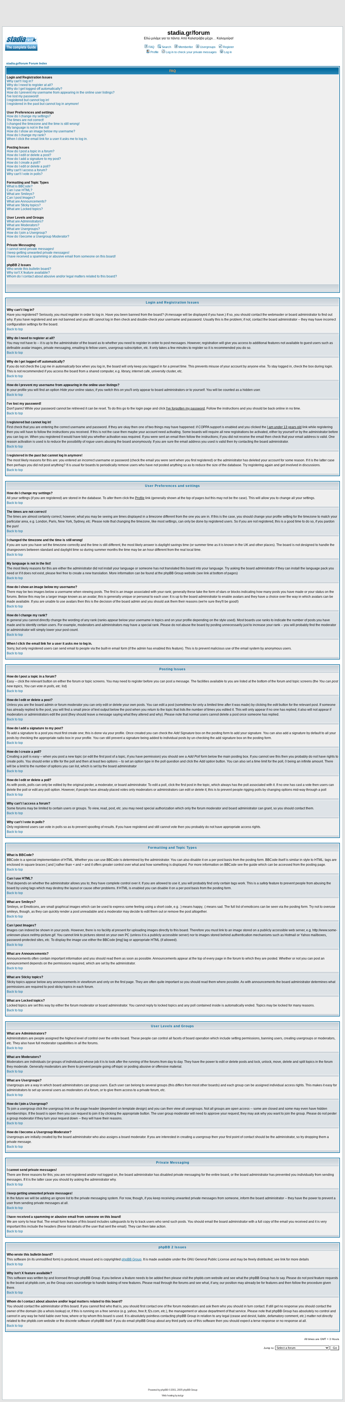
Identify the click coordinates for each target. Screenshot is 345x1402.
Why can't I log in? (20, 81)
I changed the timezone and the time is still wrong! (43, 124)
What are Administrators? (25, 221)
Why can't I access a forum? (27, 170)
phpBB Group (132, 1259)
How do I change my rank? (26, 135)
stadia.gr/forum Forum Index (26, 63)
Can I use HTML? (19, 190)
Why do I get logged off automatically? (34, 89)
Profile (154, 52)
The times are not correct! (25, 120)
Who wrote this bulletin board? (29, 269)
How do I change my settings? (29, 116)
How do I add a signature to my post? (34, 159)
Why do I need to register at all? (30, 85)
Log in (228, 52)
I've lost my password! (23, 96)
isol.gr (180, 1395)
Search (166, 47)
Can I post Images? (21, 198)
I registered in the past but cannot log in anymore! (43, 104)
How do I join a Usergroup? (27, 233)
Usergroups (208, 47)
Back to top (15, 329)
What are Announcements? (26, 201)
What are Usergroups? (23, 229)
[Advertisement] (172, 14)
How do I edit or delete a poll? (28, 166)
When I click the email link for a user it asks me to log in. (47, 139)
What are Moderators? (23, 225)
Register (228, 47)
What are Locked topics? (25, 209)
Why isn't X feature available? (28, 272)
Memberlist (185, 47)
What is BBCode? (20, 186)
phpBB (164, 1389)
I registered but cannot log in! (28, 100)
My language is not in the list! (28, 127)
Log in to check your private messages (191, 52)
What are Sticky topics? (24, 205)
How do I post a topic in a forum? (30, 151)
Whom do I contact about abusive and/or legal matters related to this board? (62, 276)
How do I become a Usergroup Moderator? (38, 236)
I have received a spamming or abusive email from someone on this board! (61, 256)
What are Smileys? (20, 194)
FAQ (151, 47)
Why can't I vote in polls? (25, 174)
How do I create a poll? (23, 162)
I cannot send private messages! (30, 249)
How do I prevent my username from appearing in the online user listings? (61, 92)
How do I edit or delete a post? (29, 155)
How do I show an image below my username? (41, 131)
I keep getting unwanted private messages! (38, 253)
